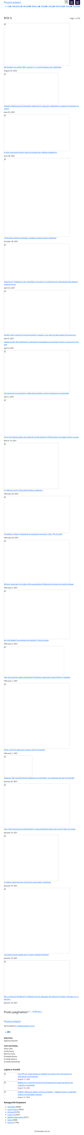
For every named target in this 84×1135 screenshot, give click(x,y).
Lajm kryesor (12, 1109)
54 (33, 1011)
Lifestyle (51, 6)
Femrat (10, 1122)
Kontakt (69, 6)
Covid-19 (11, 1115)
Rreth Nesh (60, 6)
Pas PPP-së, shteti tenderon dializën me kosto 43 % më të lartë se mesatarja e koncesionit (45, 1075)
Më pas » (38, 1011)
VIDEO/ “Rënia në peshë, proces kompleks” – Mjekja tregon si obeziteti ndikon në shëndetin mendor (47, 1093)
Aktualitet (27, 6)
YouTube (76, 6)
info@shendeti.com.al (26, 1026)
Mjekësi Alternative (15, 1117)
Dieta (9, 1120)
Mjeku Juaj (36, 6)
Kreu (9, 6)
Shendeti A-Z (17, 6)
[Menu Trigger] (71, 2)
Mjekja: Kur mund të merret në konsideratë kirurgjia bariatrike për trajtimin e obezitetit (45, 1083)
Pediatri (44, 6)
